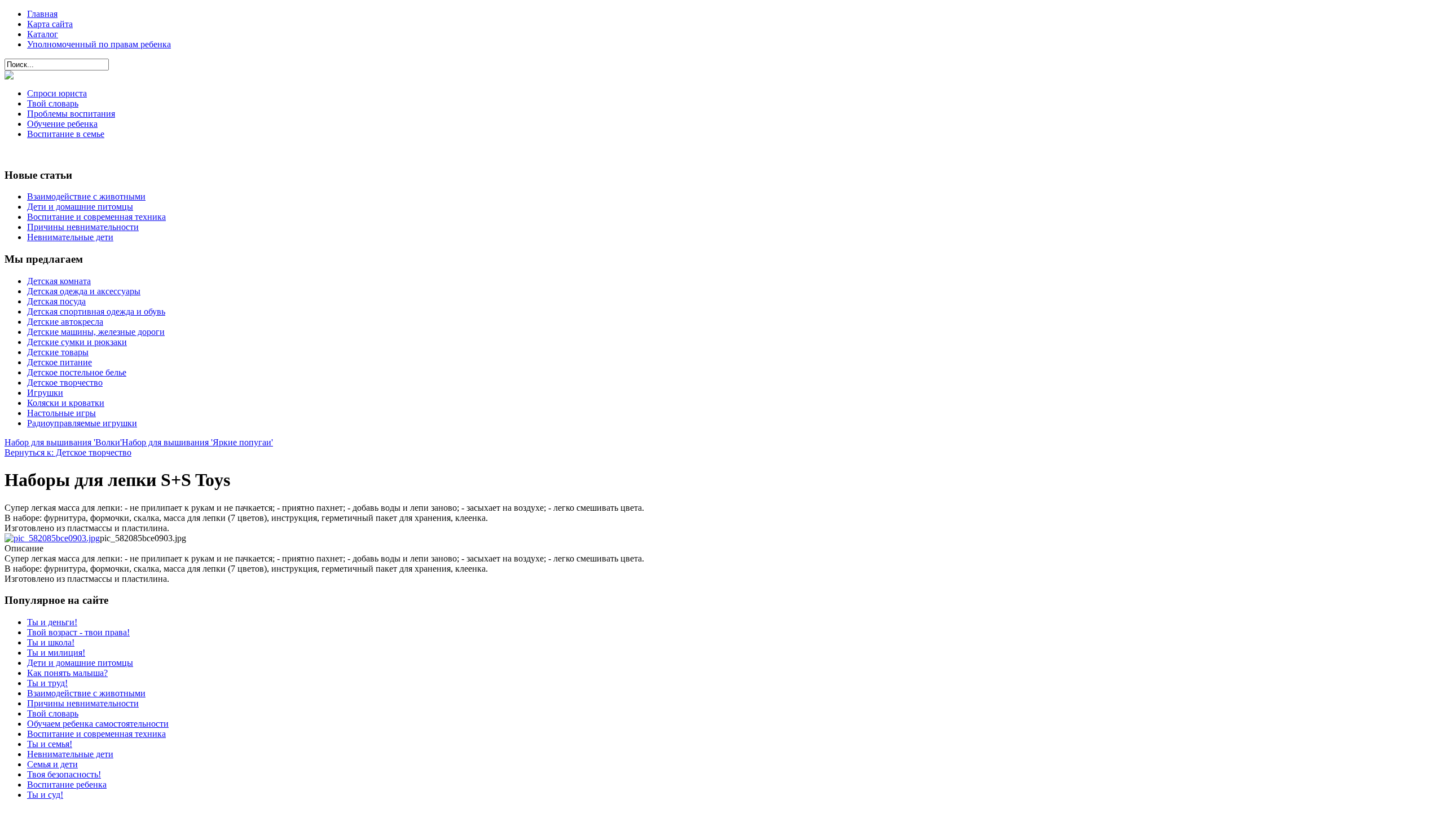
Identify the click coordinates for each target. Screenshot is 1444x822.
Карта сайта (50, 24)
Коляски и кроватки (65, 403)
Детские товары (58, 352)
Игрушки (45, 392)
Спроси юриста (57, 93)
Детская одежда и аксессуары (83, 291)
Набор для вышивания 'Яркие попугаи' (197, 442)
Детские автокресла (65, 321)
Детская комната (59, 281)
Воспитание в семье (65, 134)
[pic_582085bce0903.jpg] (52, 538)
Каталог (42, 34)
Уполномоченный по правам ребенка (99, 44)
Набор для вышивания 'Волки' (63, 442)
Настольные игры (61, 413)
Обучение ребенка (62, 124)
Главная (42, 14)
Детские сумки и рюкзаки (77, 342)
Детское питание (59, 362)
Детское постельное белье (76, 372)
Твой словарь (52, 103)
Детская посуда (56, 301)
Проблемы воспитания (71, 113)
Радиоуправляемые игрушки (82, 423)
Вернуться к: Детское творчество (68, 452)
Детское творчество (65, 382)
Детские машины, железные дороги (96, 332)
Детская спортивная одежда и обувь (96, 311)
